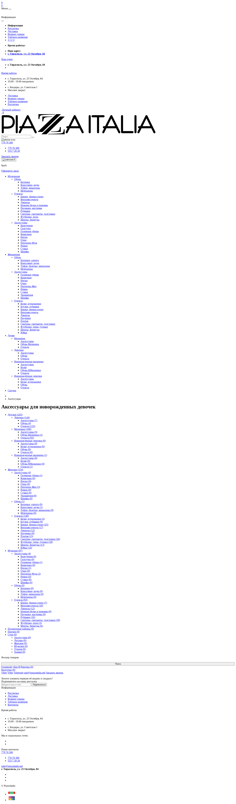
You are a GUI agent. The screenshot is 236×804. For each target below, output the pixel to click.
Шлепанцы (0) (28, 513)
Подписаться (39, 684)
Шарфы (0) (26, 498)
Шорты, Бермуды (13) (32, 545)
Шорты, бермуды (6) (32, 626)
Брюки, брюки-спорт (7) (34, 602)
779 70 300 (13, 148)
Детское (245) (15, 414)
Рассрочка (13, 28)
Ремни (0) (26, 490)
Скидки (12, 390)
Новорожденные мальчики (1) (30, 455)
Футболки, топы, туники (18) (37, 542)
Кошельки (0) (28, 478)
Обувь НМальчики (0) (32, 463)
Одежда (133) (28, 426)
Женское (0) (20, 643)
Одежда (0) (27, 452)
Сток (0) (12, 634)
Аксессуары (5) (29, 432)
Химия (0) (19, 652)
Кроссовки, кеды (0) (32, 591)
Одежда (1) (27, 466)
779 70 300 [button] (7, 752)
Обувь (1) (19, 501)
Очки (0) (25, 484)
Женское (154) (15, 469)
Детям (11, 335)
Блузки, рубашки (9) (32, 521)
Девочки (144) (22, 417)
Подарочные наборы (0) (21, 628)
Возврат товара (16, 34)
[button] (7, 59)
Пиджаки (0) (27, 533)
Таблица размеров (18, 37)
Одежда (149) (21, 516)
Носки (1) (26, 568)
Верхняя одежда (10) (32, 605)
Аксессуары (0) (29, 443)
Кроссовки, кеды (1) (32, 507)
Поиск (118, 664)
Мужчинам (14, 176)
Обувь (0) (26, 449)
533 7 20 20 (14, 151)
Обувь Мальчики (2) (32, 435)
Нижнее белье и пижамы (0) (36, 611)
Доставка (13, 31)
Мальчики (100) (22, 429)
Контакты (13, 704)
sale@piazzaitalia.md (12, 766)
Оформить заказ (10, 170)
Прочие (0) (14, 631)
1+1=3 (11, 40)
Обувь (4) (26, 423)
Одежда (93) (27, 437)
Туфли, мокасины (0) (32, 594)
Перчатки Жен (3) (30, 487)
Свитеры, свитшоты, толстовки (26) (40, 539)
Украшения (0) (28, 495)
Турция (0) (20, 649)
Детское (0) (20, 640)
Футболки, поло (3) (31, 623)
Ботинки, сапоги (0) (31, 504)
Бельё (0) (25, 461)
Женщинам (14, 254)
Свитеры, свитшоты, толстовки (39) (40, 620)
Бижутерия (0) (28, 556)
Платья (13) (27, 536)
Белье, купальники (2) (33, 518)
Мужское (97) (15, 550)
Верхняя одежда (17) (32, 527)
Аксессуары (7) (29, 420)
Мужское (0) (21, 646)
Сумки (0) (26, 492)
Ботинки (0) (27, 588)
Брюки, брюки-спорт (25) (34, 524)
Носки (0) (26, 481)
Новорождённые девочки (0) (30, 440)
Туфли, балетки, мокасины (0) (37, 510)
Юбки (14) (26, 547)
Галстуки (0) (27, 559)
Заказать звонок (10, 156)
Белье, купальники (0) (33, 446)
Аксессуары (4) (22, 472)
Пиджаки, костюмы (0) (33, 614)
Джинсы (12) (28, 530)
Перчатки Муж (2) (31, 573)
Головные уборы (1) (31, 475)
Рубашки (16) (28, 617)
